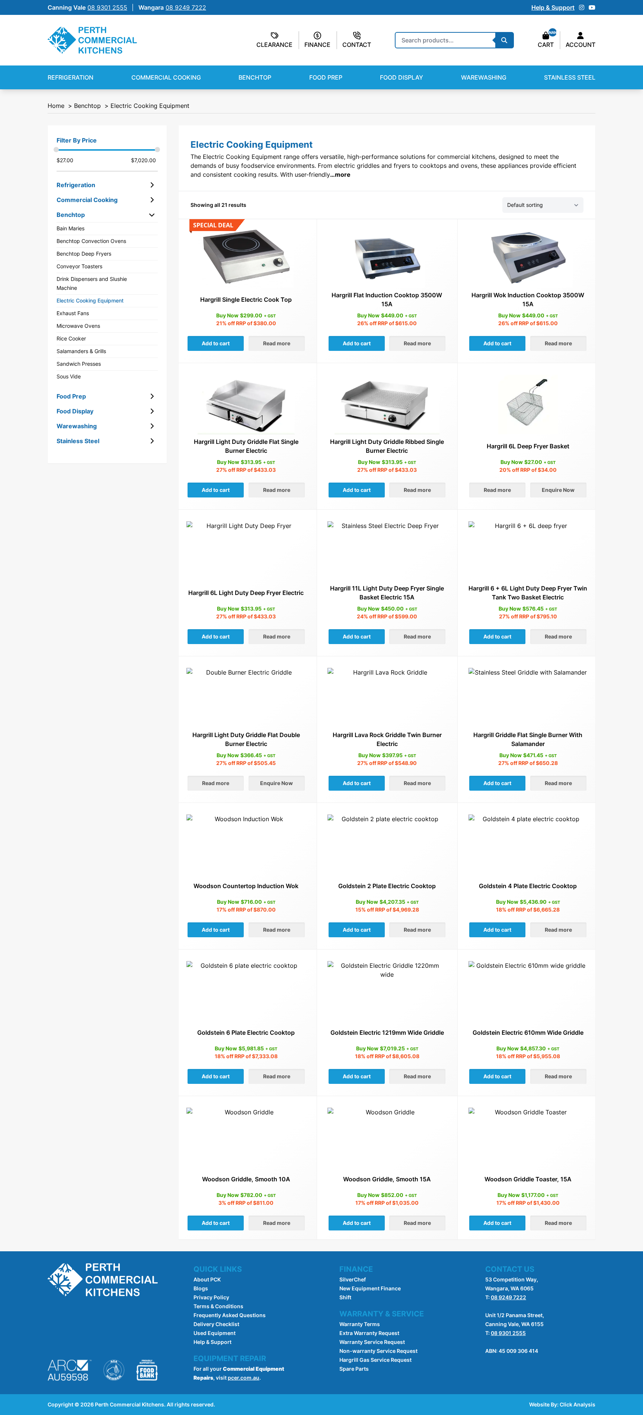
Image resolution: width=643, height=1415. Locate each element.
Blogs (200, 1288)
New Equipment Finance (370, 1288)
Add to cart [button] (216, 343)
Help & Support (553, 7)
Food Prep (325, 77)
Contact (356, 44)
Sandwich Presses (79, 364)
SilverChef (352, 1279)
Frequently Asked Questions (229, 1315)
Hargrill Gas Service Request (375, 1360)
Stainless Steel (569, 77)
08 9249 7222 (508, 1297)
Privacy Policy (211, 1297)
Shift (345, 1297)
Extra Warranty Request (369, 1333)
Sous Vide (69, 376)
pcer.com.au (243, 1377)
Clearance (274, 44)
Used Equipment (214, 1333)
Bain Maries (70, 228)
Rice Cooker (71, 338)
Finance (317, 44)
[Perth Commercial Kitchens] (92, 40)
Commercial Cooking (166, 77)
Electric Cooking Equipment (90, 300)
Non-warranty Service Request (378, 1351)
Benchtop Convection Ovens (91, 241)
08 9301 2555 (508, 1333)
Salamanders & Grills (81, 351)
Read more (276, 343)
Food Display (401, 77)
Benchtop (255, 77)
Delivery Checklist (216, 1324)
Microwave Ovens (78, 326)
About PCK (207, 1279)
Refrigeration (70, 77)
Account (580, 44)
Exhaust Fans (73, 313)
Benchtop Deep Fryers (84, 253)
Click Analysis (577, 1404)
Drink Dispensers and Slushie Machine (92, 283)
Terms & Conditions (218, 1306)
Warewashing (483, 77)
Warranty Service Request (372, 1342)
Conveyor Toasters (79, 266)
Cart (546, 44)
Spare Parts (354, 1369)
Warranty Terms (359, 1324)
